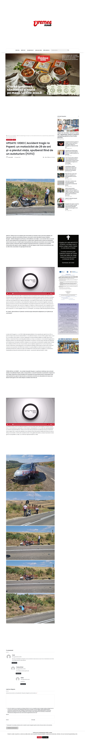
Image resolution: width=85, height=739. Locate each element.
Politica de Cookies (75, 736)
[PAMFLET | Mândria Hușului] (60, 200)
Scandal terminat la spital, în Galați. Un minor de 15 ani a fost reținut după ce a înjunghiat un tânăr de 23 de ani (71, 144)
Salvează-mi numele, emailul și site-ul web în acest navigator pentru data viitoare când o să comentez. (29, 725)
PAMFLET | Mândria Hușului (71, 198)
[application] (30, 281)
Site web (33, 719)
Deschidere (9, 139)
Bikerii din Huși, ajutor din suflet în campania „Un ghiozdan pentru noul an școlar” (71, 175)
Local (11, 135)
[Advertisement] (42, 9)
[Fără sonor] (51, 293)
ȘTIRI (18, 50)
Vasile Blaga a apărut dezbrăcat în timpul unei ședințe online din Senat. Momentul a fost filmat (70, 168)
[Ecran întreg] (53, 293)
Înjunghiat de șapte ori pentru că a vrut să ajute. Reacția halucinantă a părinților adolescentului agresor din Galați (72, 206)
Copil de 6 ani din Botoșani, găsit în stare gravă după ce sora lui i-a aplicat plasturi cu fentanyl (72, 152)
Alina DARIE (10, 157)
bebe (22, 678)
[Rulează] (7, 293)
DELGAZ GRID (39, 50)
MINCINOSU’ (31, 50)
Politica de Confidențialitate (64, 736)
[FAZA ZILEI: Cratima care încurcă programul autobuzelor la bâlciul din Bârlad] (60, 182)
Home (8, 135)
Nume (7, 714)
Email (7, 719)
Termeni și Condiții (54, 736)
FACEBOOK (46, 50)
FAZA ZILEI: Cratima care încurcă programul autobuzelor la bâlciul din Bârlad (71, 183)
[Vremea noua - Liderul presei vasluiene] (43, 23)
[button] (30, 280)
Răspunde (14, 662)
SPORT (23, 50)
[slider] (29, 293)
